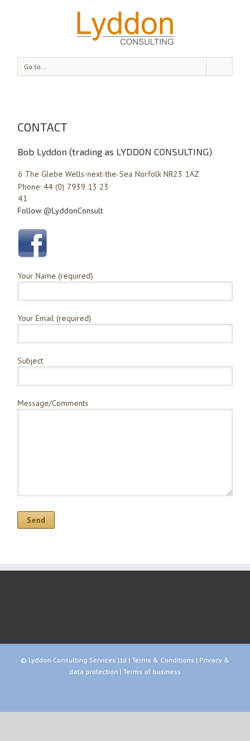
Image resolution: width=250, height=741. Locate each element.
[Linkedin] (143, 692)
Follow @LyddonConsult (60, 210)
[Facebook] (106, 692)
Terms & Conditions (163, 660)
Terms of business (152, 671)
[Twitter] (125, 692)
